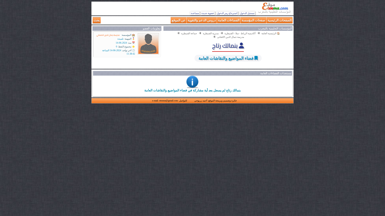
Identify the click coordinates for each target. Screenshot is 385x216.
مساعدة (195, 13)
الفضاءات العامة (228, 20)
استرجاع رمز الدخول (227, 13)
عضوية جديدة (208, 13)
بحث (97, 20)
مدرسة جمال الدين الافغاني (108, 35)
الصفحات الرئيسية (279, 20)
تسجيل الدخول (247, 13)
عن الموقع (178, 20)
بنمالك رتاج (225, 45)
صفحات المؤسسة (253, 20)
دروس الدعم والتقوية (202, 20)
